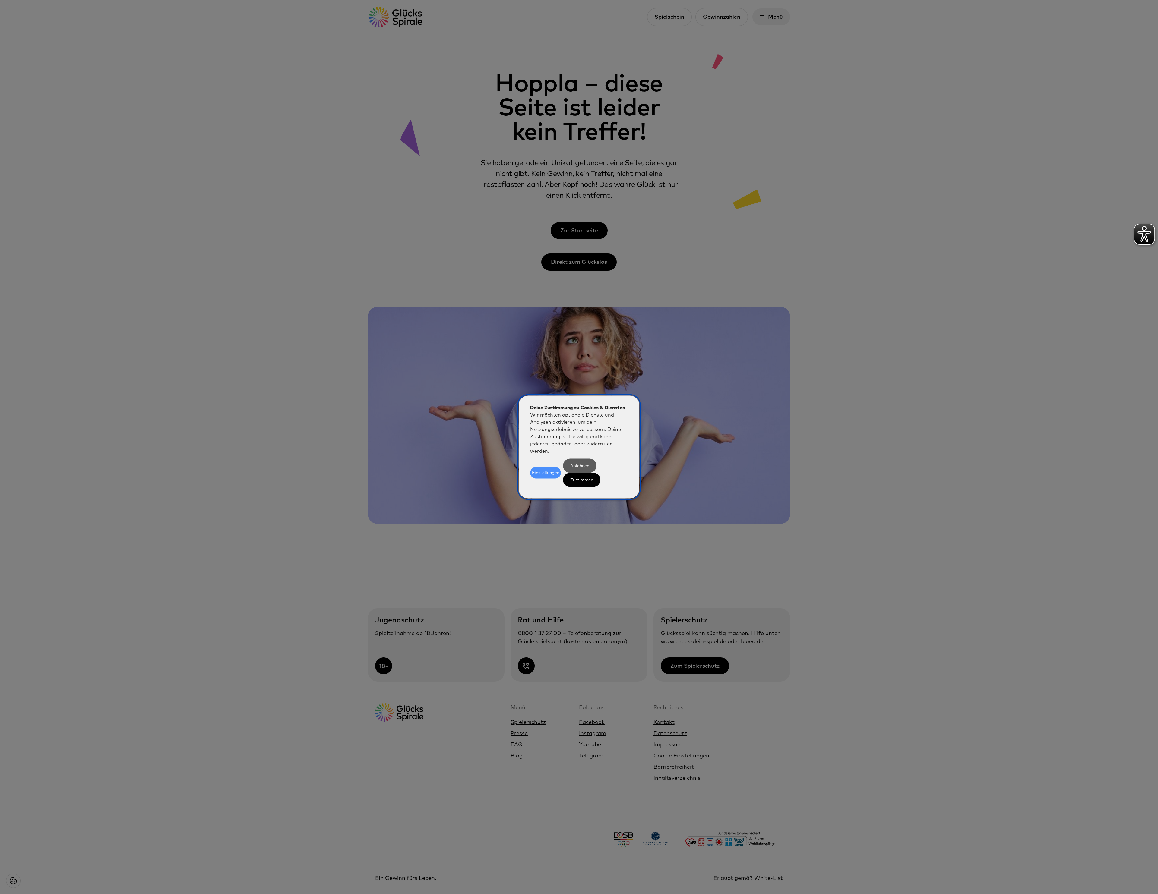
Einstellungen (545, 472)
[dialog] (579, 447)
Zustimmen (581, 479)
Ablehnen (579, 465)
